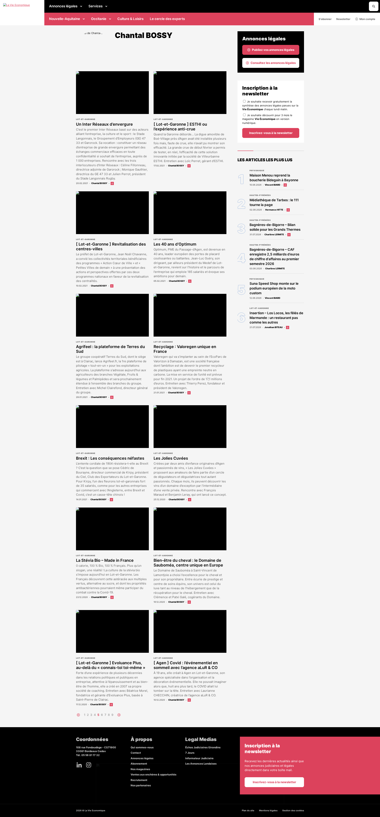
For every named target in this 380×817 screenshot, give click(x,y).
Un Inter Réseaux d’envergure (104, 124)
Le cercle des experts (167, 19)
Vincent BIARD (272, 184)
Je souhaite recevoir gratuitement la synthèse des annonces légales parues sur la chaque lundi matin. (270, 105)
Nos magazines (140, 769)
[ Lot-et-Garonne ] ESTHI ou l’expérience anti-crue (180, 126)
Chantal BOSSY (99, 183)
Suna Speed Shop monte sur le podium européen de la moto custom (274, 288)
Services (95, 6)
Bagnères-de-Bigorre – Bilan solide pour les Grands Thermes (275, 227)
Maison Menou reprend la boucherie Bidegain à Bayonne (274, 177)
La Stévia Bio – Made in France (105, 560)
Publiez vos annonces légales (273, 50)
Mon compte (367, 19)
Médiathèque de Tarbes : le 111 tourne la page (274, 202)
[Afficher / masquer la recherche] (373, 6)
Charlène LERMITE (274, 234)
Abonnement (139, 763)
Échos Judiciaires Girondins (202, 747)
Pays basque (257, 170)
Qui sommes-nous (142, 747)
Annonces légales (63, 6)
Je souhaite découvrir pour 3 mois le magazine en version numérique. (267, 119)
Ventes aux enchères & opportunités (153, 774)
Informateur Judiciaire (199, 758)
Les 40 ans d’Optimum (175, 244)
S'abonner (325, 19)
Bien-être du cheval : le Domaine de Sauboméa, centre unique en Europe (188, 562)
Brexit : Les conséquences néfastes (110, 458)
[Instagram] (89, 765)
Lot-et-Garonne (85, 119)
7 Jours (189, 752)
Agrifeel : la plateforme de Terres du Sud (110, 349)
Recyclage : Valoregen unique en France (185, 349)
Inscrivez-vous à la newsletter (271, 133)
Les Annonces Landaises (201, 763)
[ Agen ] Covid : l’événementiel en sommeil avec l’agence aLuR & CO (186, 665)
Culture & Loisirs (130, 19)
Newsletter (343, 19)
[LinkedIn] (79, 765)
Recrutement (139, 780)
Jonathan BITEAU (273, 327)
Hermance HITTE (274, 209)
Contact (136, 752)
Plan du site (248, 810)
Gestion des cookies (293, 810)
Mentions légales (268, 810)
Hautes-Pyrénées (260, 195)
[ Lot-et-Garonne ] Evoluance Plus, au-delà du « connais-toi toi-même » (110, 665)
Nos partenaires (141, 785)
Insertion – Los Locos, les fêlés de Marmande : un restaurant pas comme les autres (276, 318)
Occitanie (98, 19)
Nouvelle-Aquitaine (64, 19)
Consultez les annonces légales (273, 63)
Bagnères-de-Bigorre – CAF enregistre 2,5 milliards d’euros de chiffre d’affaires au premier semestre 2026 (274, 257)
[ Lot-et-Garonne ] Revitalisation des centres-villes (111, 246)
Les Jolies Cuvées (171, 458)
